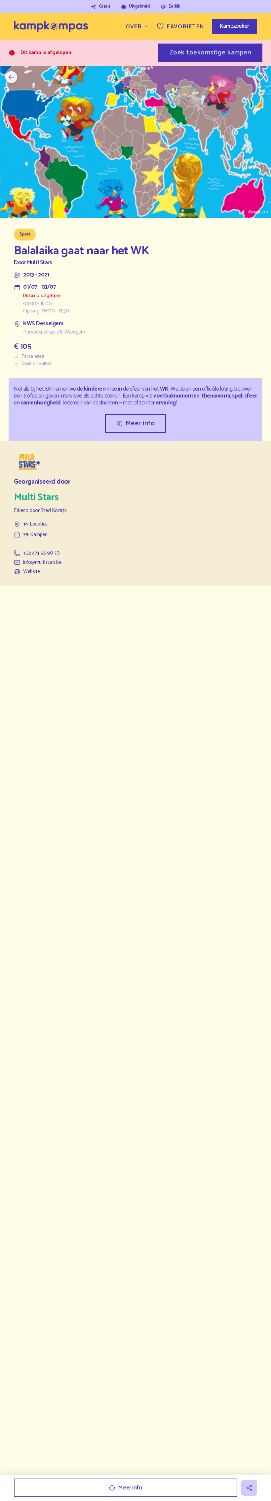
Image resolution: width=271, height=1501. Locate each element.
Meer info (140, 423)
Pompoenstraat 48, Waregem (54, 332)
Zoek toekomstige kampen (211, 52)
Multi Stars (39, 262)
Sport (24, 234)
